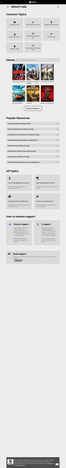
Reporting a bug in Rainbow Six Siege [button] (18, 145)
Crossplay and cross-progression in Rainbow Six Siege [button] (23, 134)
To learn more (50, 463)
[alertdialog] (33, 462)
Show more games (32, 108)
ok (57, 464)
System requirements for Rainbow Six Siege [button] (20, 129)
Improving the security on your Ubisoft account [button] (22, 151)
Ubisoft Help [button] (19, 6)
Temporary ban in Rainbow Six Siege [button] (18, 156)
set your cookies (20, 465)
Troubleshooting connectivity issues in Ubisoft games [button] (23, 162)
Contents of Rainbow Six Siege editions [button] (19, 123)
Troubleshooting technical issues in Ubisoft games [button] (22, 140)
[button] (14, 23)
